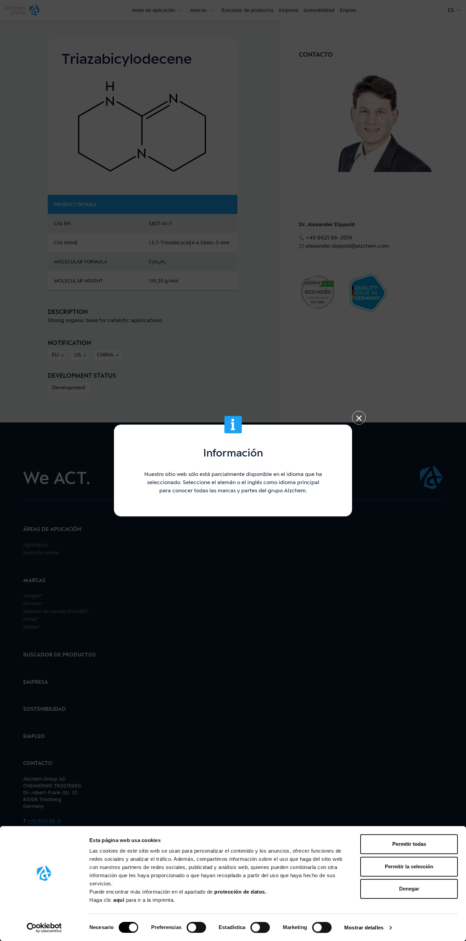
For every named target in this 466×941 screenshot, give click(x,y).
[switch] (196, 927)
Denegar (409, 889)
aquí (119, 900)
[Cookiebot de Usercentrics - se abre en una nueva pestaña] (44, 928)
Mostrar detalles (363, 927)
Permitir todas (409, 844)
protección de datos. (240, 892)
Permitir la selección (409, 866)
